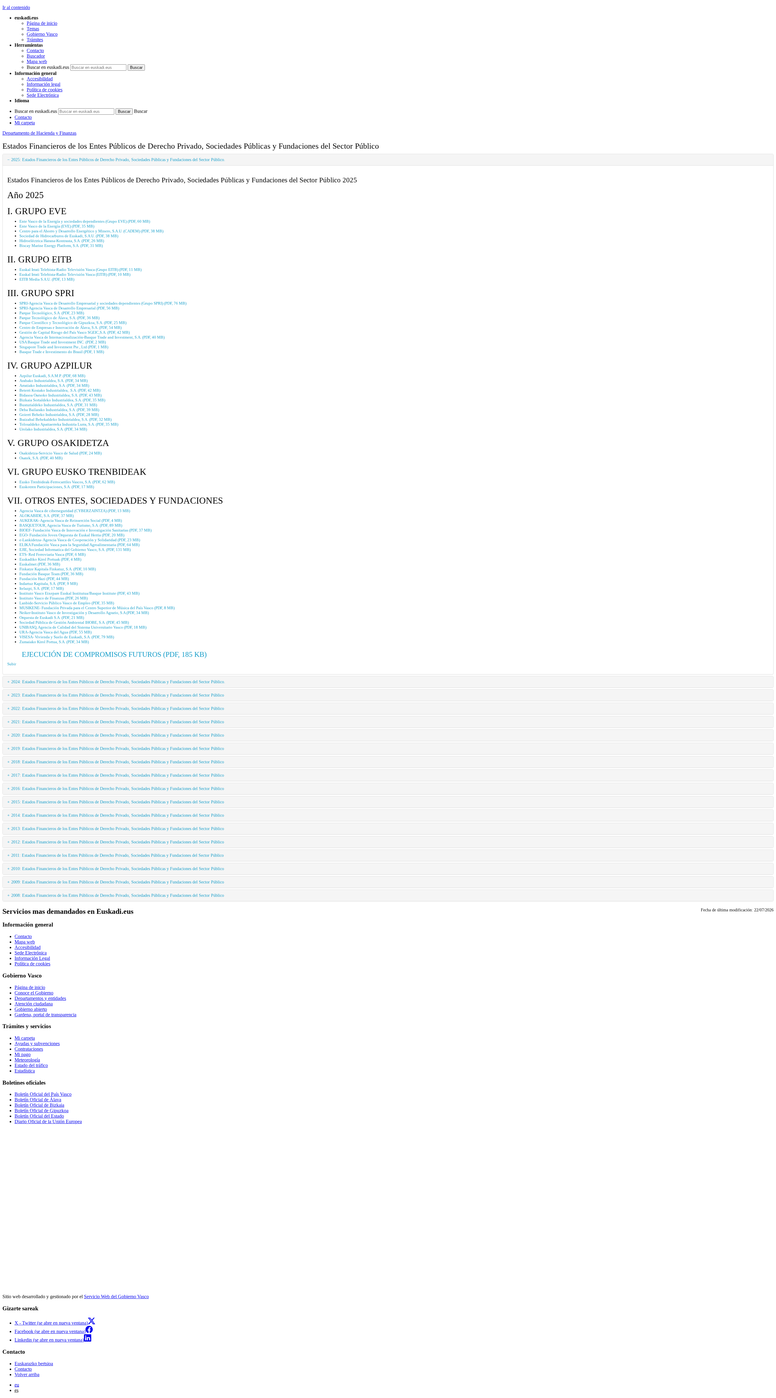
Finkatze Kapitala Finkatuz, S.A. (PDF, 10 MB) (57, 569)
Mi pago (23, 1054)
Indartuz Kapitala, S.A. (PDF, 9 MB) (48, 583)
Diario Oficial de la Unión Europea (48, 1121)
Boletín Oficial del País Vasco (43, 1094)
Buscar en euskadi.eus (48, 67)
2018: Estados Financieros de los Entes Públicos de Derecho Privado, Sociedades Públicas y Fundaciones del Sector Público (117, 761)
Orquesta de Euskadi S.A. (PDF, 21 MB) (51, 617)
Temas (33, 28)
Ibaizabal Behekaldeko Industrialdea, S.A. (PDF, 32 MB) (65, 419)
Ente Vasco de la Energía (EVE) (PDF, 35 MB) (56, 226)
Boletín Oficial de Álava (38, 1099)
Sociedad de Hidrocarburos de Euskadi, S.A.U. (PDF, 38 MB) (68, 236)
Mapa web (37, 61)
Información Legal (32, 958)
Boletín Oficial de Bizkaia (39, 1105)
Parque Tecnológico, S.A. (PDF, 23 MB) (51, 313)
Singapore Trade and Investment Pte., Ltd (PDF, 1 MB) (63, 347)
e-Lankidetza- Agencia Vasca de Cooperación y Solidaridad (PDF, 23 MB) (79, 540)
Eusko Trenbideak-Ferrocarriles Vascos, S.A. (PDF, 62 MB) (67, 482)
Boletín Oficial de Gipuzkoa (42, 1110)
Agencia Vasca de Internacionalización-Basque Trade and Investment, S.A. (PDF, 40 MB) (92, 337)
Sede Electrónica (43, 95)
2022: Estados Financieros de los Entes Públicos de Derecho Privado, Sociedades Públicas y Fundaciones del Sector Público (117, 708)
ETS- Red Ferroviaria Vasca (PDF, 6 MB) (52, 554)
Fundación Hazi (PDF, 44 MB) (44, 578)
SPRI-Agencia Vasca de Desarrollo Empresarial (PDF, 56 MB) (69, 308)
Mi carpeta (25, 122)
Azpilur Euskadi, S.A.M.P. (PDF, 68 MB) (52, 375)
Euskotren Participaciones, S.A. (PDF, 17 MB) (56, 487)
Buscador (36, 56)
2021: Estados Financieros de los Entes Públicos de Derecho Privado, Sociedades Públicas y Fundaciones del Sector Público (117, 721)
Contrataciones (29, 1049)
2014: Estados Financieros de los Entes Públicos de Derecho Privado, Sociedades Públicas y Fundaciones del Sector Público (117, 815)
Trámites (35, 39)
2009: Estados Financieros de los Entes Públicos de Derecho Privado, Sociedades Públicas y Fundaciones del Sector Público (117, 882)
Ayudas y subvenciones (37, 1043)
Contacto (35, 50)
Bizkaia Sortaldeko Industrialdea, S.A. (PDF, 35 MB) (62, 400)
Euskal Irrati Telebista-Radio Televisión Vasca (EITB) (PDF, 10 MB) (74, 274)
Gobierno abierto (31, 1009)
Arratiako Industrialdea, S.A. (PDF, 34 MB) (54, 385)
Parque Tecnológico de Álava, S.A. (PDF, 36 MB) (59, 318)
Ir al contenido (16, 7)
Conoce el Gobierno (34, 992)
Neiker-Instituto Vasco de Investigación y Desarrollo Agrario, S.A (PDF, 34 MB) (84, 612)
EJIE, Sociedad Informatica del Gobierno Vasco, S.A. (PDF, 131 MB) (75, 549)
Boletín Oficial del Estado (39, 1116)
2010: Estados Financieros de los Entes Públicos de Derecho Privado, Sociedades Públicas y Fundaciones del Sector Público (117, 868)
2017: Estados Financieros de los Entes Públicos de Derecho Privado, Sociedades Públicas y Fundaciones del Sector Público (117, 775)
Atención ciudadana (34, 1003)
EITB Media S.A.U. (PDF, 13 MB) (46, 279)
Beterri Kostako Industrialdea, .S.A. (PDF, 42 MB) (59, 390)
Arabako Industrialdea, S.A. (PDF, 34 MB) (53, 380)
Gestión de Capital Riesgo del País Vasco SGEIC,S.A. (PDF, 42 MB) (74, 332)
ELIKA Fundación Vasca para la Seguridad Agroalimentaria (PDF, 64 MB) (79, 544)
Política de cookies (44, 89)
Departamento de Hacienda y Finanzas (39, 133)
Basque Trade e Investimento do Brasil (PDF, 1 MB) (61, 352)
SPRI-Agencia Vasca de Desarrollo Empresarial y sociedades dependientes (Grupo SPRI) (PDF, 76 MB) (102, 303)
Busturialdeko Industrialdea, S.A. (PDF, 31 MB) (58, 405)
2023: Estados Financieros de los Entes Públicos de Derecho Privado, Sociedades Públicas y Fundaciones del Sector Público (117, 695)
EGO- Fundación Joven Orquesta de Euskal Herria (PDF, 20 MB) (71, 535)
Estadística (25, 1070)
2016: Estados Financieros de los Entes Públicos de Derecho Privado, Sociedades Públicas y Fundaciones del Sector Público (117, 788)
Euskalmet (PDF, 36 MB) (39, 564)
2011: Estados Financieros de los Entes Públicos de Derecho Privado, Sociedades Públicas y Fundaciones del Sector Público (117, 855)
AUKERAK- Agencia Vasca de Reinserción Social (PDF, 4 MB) (70, 520)
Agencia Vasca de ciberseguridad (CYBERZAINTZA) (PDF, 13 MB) (74, 510)
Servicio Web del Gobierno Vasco (116, 1296)
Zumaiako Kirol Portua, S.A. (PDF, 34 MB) (54, 642)
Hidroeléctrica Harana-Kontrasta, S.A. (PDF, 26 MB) (61, 240)
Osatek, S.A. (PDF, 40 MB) (40, 458)
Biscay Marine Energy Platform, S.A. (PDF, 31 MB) (61, 245)
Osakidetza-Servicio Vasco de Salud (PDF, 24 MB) (60, 453)
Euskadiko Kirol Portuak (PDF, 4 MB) (50, 559)
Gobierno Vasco (42, 34)
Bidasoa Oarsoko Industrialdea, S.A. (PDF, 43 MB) (60, 395)
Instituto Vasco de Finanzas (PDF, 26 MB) (53, 598)
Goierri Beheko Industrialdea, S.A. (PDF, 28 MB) (59, 414)
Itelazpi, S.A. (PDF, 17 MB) (41, 588)
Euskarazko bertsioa (34, 1363)
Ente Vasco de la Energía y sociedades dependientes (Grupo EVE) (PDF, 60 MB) (84, 221)
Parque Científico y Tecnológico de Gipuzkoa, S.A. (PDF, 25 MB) (72, 322)
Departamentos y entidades (40, 998)
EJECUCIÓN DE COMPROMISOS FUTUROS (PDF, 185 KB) (114, 654)
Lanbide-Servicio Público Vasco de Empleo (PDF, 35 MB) (66, 603)
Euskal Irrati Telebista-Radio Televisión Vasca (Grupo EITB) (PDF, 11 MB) (80, 269)
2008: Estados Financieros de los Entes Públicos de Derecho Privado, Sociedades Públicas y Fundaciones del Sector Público (117, 895)
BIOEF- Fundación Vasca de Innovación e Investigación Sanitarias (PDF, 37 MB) (85, 530)
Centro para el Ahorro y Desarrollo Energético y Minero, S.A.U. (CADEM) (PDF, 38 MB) (91, 231)
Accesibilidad (40, 78)
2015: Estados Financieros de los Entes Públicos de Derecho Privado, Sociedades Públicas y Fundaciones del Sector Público (117, 801)
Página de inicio (42, 23)
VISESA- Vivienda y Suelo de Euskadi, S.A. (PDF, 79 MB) (66, 637)
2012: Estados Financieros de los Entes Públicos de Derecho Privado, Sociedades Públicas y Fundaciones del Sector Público (117, 841)
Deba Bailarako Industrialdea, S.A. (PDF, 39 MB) (59, 409)
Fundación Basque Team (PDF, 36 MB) (51, 574)
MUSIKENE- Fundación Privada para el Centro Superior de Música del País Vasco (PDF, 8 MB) (97, 608)
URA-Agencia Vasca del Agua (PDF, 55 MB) (55, 632)
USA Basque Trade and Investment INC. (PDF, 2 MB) (62, 342)
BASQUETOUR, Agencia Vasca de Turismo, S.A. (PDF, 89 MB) (70, 525)
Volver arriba (27, 1374)
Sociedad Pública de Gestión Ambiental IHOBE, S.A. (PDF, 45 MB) (74, 622)
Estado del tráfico (31, 1065)
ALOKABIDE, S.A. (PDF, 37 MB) (46, 515)
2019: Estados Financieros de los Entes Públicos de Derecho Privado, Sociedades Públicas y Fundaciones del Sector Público (117, 748)
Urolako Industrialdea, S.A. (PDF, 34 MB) (53, 429)
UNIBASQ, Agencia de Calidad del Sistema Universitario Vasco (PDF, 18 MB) (82, 627)
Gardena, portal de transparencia (45, 1014)
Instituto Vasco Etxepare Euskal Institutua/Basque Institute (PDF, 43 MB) (79, 593)
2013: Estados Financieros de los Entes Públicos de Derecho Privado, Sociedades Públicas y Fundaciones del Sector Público (117, 828)
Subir (11, 664)
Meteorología (27, 1059)
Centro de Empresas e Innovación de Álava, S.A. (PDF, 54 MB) (70, 327)
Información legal (43, 84)
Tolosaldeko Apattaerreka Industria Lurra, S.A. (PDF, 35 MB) (68, 424)
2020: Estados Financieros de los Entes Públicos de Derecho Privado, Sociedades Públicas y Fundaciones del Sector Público (117, 735)
